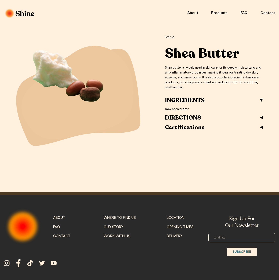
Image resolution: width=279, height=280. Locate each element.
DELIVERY (174, 236)
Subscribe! (242, 251)
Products (219, 13)
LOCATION (175, 218)
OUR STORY (113, 227)
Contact (267, 13)
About (192, 13)
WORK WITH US (117, 236)
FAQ (243, 13)
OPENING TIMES (180, 227)
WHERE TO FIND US (120, 218)
